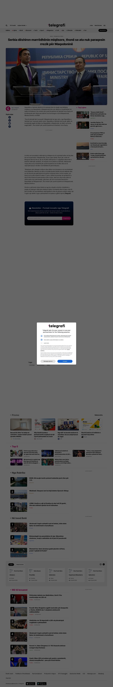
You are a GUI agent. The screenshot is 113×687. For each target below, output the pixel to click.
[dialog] (56, 343)
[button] (56, 343)
